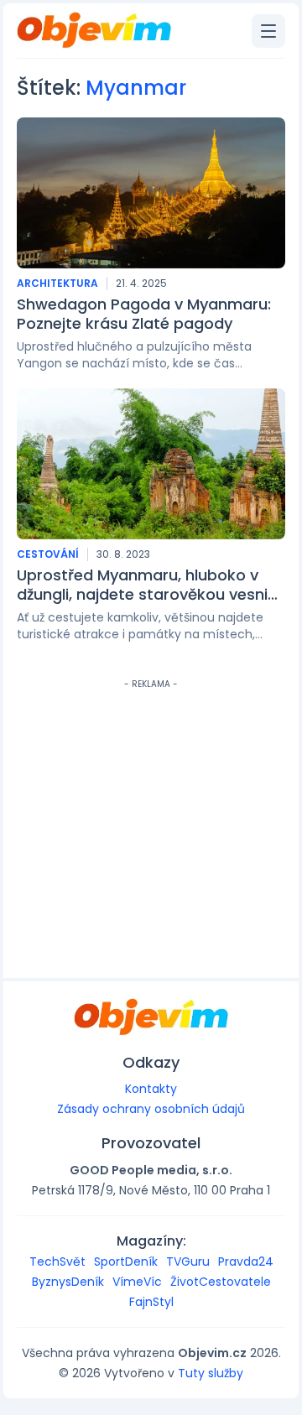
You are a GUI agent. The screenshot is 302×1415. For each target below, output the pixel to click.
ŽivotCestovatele (220, 1281)
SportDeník (126, 1261)
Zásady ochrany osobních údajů (151, 1108)
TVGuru (188, 1261)
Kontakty (151, 1088)
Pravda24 (245, 1261)
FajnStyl (151, 1301)
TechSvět (57, 1261)
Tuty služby (210, 1373)
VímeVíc (137, 1281)
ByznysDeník (68, 1281)
